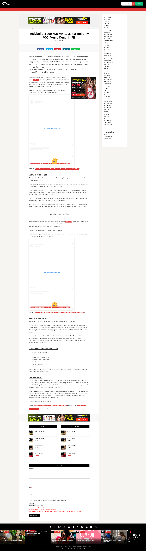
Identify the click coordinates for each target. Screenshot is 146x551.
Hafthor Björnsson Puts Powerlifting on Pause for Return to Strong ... (12, 540)
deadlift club (36, 80)
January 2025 (107, 55)
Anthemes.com (81, 548)
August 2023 (107, 87)
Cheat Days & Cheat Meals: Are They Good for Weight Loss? (113, 541)
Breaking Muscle (81, 405)
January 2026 (107, 32)
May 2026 (106, 25)
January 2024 (107, 77)
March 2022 (107, 118)
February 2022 (107, 120)
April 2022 (106, 116)
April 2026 (106, 27)
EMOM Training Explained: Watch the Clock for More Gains (88, 541)
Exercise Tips (55, 409)
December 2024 (108, 57)
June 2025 (106, 46)
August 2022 (107, 109)
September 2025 (108, 40)
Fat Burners (62, 409)
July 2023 (106, 88)
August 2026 (107, 19)
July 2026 (106, 21)
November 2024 (108, 59)
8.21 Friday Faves (39, 438)
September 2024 (108, 62)
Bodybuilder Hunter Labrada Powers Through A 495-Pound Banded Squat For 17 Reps (57, 169)
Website (30, 494)
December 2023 (108, 79)
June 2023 (106, 90)
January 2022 (107, 122)
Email (30, 487)
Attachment (31, 503)
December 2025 (108, 34)
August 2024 (107, 64)
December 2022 (108, 102)
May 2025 (106, 47)
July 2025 (106, 44)
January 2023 (107, 100)
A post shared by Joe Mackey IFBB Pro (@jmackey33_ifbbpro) (50, 163)
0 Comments (48, 28)
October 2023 (107, 83)
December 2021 (108, 124)
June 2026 (106, 23)
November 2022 (108, 103)
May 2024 (106, 70)
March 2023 (107, 96)
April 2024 (106, 72)
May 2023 (106, 92)
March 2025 (107, 51)
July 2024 (106, 66)
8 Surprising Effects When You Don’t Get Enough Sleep (38, 541)
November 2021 (108, 126)
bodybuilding (69, 222)
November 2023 (108, 81)
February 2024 (108, 75)
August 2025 (107, 42)
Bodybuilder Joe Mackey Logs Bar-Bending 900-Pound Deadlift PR (50, 405)
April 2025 (106, 49)
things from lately (57, 540)
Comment (31, 468)
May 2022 (106, 115)
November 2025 (108, 36)
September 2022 (108, 107)
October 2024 (107, 60)
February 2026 (108, 31)
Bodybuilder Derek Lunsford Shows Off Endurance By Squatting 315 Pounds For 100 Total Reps (59, 312)
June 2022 (106, 113)
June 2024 (106, 68)
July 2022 (106, 111)
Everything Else (48, 409)
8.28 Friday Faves (39, 431)
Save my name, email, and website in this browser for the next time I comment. (48, 500)
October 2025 (107, 38)
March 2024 (107, 74)
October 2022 (107, 105)
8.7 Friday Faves (39, 453)
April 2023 (106, 94)
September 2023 (108, 85)
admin (61, 40)
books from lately (39, 446)
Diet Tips (42, 409)
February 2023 (107, 98)
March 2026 (107, 29)
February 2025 (107, 53)
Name (30, 481)
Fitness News (69, 409)
